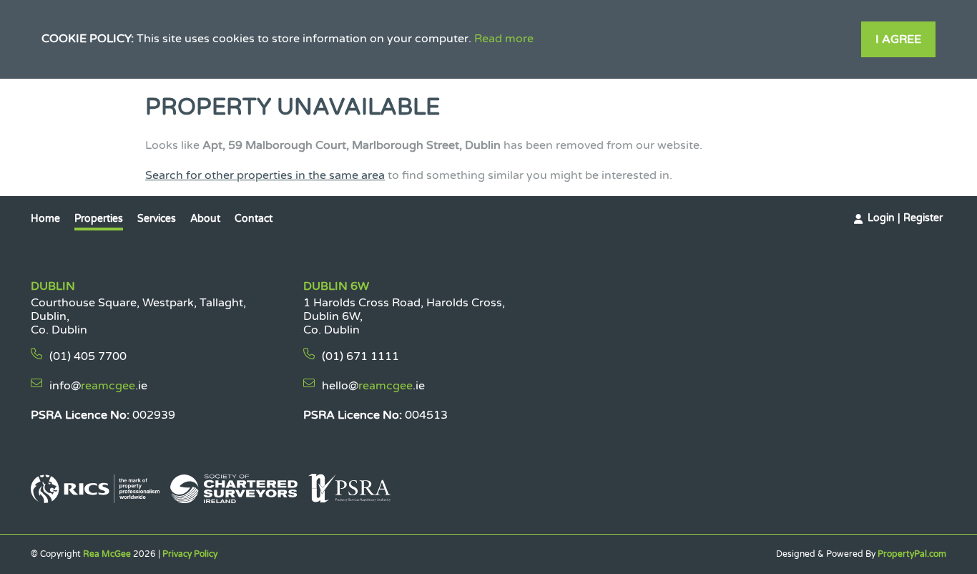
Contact (254, 219)
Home (45, 219)
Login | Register (905, 218)
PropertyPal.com (912, 554)
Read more (504, 38)
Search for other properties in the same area (265, 175)
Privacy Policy (189, 554)
